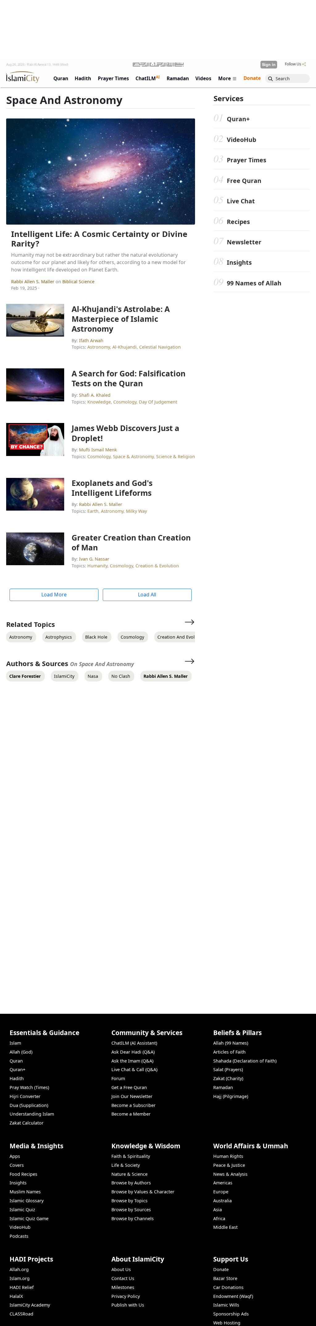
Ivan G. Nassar (94, 559)
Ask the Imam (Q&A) (132, 1061)
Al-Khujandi (124, 347)
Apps (15, 1156)
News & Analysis (230, 1174)
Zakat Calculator (27, 1123)
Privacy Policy (125, 1296)
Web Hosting (226, 1323)
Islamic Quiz (22, 1209)
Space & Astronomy (133, 456)
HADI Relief (22, 1287)
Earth (92, 511)
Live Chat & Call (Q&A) (134, 1069)
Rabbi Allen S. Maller (33, 281)
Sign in (269, 64)
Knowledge (99, 402)
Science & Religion (175, 456)
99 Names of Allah (254, 283)
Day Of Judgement (158, 402)
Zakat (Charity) (228, 1078)
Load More (54, 594)
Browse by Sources (131, 1209)
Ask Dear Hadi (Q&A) (133, 1052)
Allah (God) (21, 1052)
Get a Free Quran (129, 1087)
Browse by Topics (129, 1201)
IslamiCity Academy (30, 1305)
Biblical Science (78, 281)
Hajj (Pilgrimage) (230, 1096)
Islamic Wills (226, 1305)
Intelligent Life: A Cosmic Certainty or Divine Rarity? (99, 239)
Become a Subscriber (133, 1105)
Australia (222, 1201)
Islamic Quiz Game (29, 1218)
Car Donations (228, 1287)
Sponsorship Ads (231, 1314)
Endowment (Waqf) (233, 1296)
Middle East (225, 1227)
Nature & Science (129, 1174)
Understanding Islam (32, 1114)
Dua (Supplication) (29, 1105)
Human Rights (228, 1156)
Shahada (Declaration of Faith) (244, 1061)
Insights (239, 262)
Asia (217, 1209)
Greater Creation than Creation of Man (131, 542)
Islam (15, 1043)
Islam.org (20, 1278)
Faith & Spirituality (130, 1156)
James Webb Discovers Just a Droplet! (125, 433)
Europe (220, 1192)
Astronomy (98, 347)
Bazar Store (225, 1278)
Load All (147, 594)
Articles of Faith (229, 1052)
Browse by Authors (131, 1183)
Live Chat (241, 201)
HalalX (16, 1296)
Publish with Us (127, 1305)
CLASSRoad (21, 1314)
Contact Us (122, 1278)
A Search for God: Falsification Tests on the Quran (128, 378)
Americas (222, 1183)
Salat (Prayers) (228, 1069)
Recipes (238, 222)
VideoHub (241, 139)
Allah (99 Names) (230, 1043)
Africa (219, 1218)
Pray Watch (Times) (29, 1087)
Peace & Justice (229, 1165)
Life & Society (125, 1165)
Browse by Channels (132, 1218)
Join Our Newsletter (131, 1096)
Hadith (17, 1078)
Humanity (97, 566)
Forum (118, 1078)
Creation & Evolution (157, 566)
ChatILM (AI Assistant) (134, 1043)
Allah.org (19, 1269)
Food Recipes (23, 1174)
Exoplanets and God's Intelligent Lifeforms (112, 488)
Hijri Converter (25, 1096)
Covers (17, 1165)
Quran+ (238, 119)
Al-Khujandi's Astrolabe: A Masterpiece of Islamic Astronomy (121, 319)
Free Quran (244, 180)
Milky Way (136, 511)
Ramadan (223, 1087)
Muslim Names (25, 1192)
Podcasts (19, 1236)
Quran (16, 1061)
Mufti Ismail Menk (98, 450)
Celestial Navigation (160, 347)
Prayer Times (246, 160)
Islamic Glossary (27, 1201)
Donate (221, 1269)
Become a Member (131, 1114)
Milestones (122, 1287)
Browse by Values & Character (142, 1192)
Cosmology (124, 402)
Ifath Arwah (91, 340)
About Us (121, 1269)
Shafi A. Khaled (94, 395)
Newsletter (244, 242)
